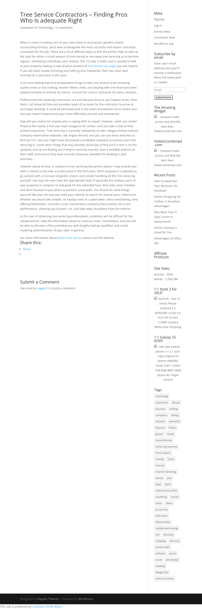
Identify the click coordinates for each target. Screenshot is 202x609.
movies (175, 496)
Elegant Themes (48, 599)
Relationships (163, 522)
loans (168, 484)
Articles (89, 14)
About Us (73, 14)
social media (162, 547)
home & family (164, 440)
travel (159, 559)
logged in (43, 288)
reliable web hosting (167, 528)
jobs (169, 478)
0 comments (64, 27)
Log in (158, 25)
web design (172, 559)
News (169, 503)
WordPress (85, 599)
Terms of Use (126, 14)
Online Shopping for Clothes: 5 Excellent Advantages (167, 201)
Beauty (176, 402)
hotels (171, 459)
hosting (160, 459)
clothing (173, 408)
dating (174, 415)
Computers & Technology (36, 27)
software (160, 553)
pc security (161, 509)
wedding (160, 566)
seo (158, 534)
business (160, 408)
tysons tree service (70, 238)
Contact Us (166, 14)
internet (160, 465)
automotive (162, 402)
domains (160, 421)
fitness (172, 427)
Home (58, 14)
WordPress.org (163, 43)
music (159, 503)
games (159, 434)
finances (160, 427)
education (174, 421)
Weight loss (162, 572)
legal (158, 484)
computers (161, 415)
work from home (165, 578)
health (170, 434)
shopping (161, 541)
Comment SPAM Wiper (47, 606)
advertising (162, 396)
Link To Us (147, 14)
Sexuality (168, 534)
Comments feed (164, 37)
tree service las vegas (102, 66)
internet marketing (166, 471)
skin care (175, 541)
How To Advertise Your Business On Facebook (166, 185)
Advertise (106, 14)
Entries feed (162, 31)
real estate (161, 515)
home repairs (163, 452)
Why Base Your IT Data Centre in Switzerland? (165, 216)
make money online (166, 490)
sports (172, 553)
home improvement (166, 446)
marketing (161, 496)
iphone (159, 478)
